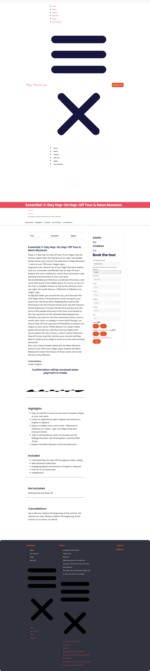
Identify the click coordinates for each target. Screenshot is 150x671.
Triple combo (67, 553)
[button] (79, 84)
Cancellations (67, 222)
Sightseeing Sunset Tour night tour (74, 560)
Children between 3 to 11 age (102, 330)
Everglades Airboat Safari (71, 550)
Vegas (54, 19)
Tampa (54, 12)
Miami (54, 9)
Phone (95, 291)
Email (94, 283)
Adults (95, 322)
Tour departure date (99, 260)
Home (54, 6)
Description (30, 222)
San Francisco (57, 22)
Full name (96, 276)
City (94, 315)
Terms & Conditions (102, 337)
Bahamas (66, 557)
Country (95, 307)
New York (55, 16)
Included (47, 222)
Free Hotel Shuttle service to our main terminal (105, 268)
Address (95, 299)
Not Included (56, 222)
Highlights (38, 222)
